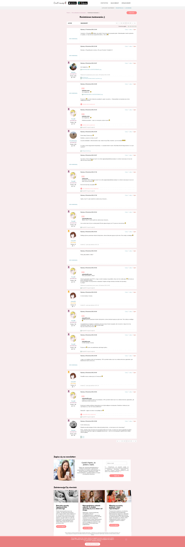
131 (121, 23)
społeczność (126, 3)
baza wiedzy (115, 3)
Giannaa (73, 430)
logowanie (128, 8)
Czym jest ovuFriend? (108, 8)
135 (130, 23)
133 (126, 23)
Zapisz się (116, 475)
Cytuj (126, 29)
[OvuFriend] (60, 3)
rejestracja (119, 8)
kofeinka (73, 72)
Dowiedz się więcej (96, 540)
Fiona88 (73, 118)
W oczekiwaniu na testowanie (79, 12)
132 (123, 23)
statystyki (104, 3)
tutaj (120, 471)
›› (134, 23)
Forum (68, 12)
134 (128, 23)
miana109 (73, 240)
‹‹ (116, 23)
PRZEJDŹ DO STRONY (92, 544)
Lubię (130, 29)
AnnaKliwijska (73, 140)
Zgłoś (134, 29)
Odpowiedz (131, 12)
